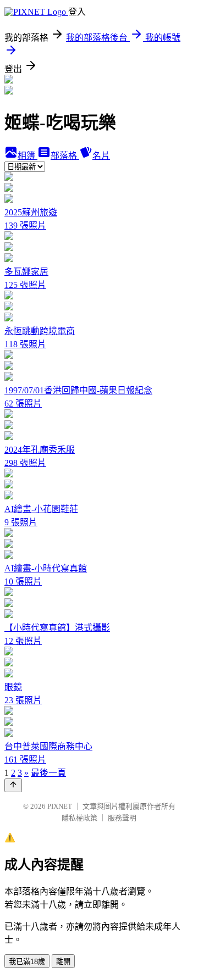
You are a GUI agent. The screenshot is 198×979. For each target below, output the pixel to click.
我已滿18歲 (27, 962)
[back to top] (13, 785)
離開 (63, 962)
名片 (101, 155)
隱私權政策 (79, 818)
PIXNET (59, 806)
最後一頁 (48, 772)
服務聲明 (122, 818)
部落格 (65, 155)
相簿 (27, 155)
